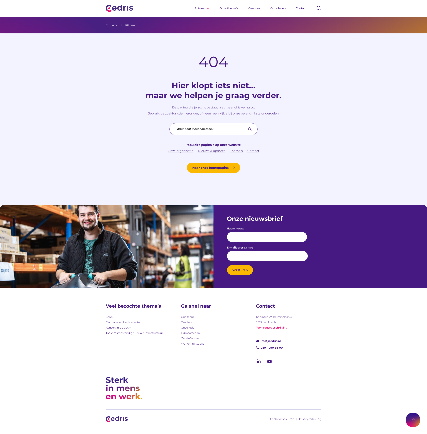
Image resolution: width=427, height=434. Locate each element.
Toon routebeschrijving (271, 327)
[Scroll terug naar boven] (413, 420)
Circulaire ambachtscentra (123, 322)
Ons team (187, 317)
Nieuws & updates (211, 151)
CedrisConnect (191, 338)
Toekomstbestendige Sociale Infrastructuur (134, 333)
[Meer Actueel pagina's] (208, 8)
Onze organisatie (180, 151)
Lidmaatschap (190, 333)
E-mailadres (240, 247)
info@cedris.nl (271, 341)
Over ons (254, 8)
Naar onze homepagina (210, 168)
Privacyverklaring (310, 419)
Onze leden (278, 8)
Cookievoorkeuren (282, 419)
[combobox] (213, 129)
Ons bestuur (189, 322)
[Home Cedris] (119, 8)
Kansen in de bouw (118, 327)
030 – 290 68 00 (272, 347)
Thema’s (236, 151)
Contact (301, 8)
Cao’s (109, 317)
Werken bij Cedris (192, 343)
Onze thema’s (229, 8)
